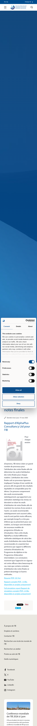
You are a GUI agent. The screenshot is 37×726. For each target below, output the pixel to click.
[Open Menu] (5, 7)
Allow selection (18, 397)
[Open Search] (32, 7)
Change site (28, 2)
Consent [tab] (7, 326)
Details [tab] (18, 326)
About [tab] (30, 326)
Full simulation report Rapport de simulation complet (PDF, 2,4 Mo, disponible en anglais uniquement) (17, 591)
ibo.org (6, 2)
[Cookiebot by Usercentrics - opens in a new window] (26, 320)
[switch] (32, 368)
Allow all (18, 390)
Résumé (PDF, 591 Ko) (12, 578)
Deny (18, 403)
